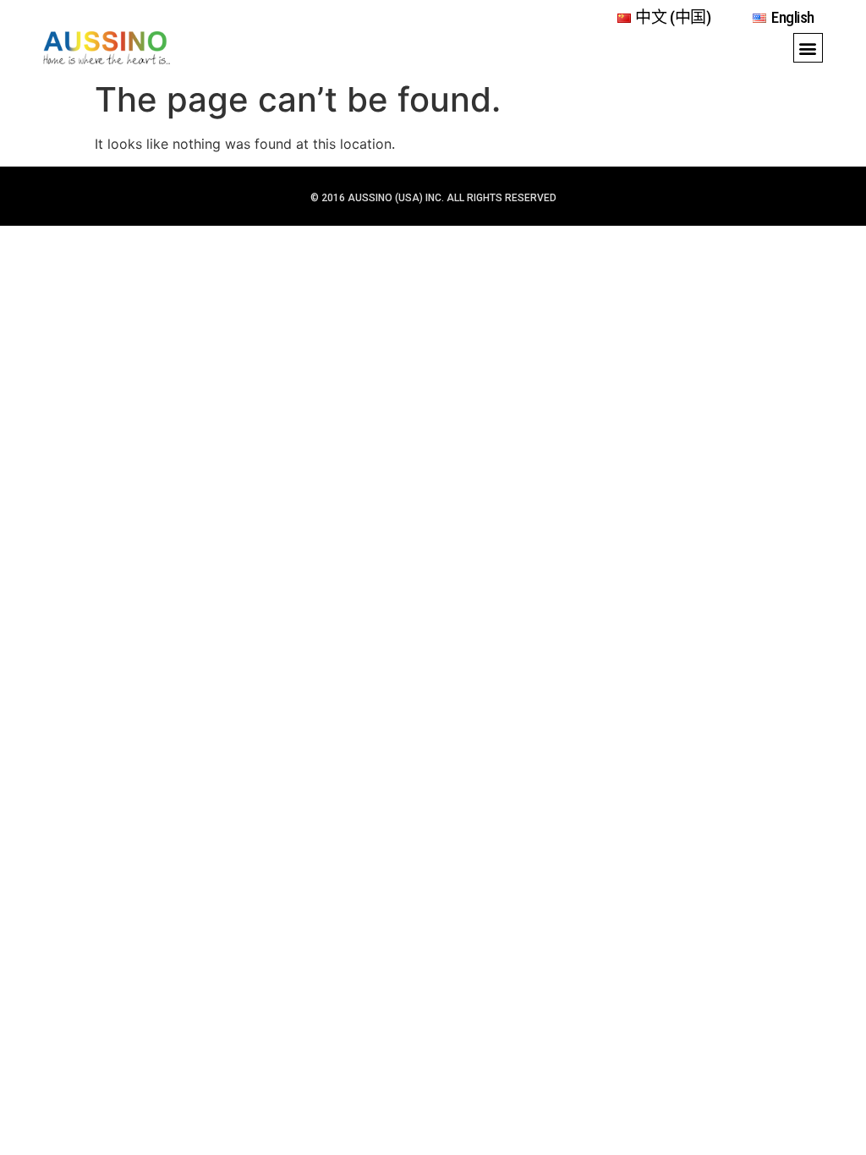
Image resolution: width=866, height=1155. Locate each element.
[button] (808, 48)
